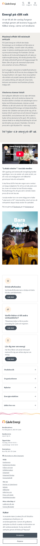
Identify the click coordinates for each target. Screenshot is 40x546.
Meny (35, 5)
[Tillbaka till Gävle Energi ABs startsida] (11, 3)
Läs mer (11, 297)
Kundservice (6, 462)
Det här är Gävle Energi (10, 484)
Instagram (28, 207)
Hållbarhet (6, 490)
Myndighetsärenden (9, 497)
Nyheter (5, 487)
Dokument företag (8, 475)
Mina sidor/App (8, 501)
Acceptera (20, 535)
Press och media (8, 495)
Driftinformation (8, 470)
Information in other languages (14, 456)
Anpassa (20, 541)
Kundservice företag (9, 465)
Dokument (6, 472)
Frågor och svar (8, 467)
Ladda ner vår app (8, 504)
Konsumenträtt (7, 478)
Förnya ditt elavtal (8, 507)
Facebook (17, 207)
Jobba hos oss (7, 492)
